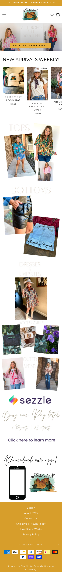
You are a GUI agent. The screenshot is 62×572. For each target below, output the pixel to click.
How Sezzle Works (30, 529)
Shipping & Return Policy (30, 523)
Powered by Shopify (18, 566)
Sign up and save (31, 544)
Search (31, 508)
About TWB (31, 513)
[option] (31, 3)
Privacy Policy (31, 534)
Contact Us (30, 518)
